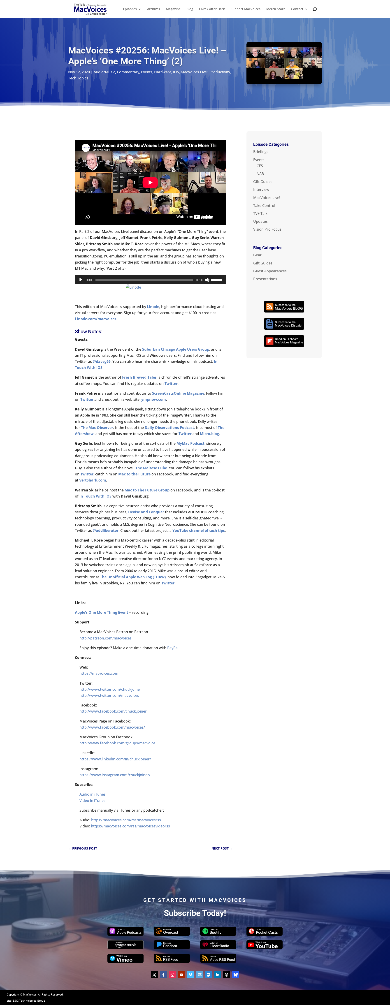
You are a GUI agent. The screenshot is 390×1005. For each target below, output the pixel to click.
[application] (150, 279)
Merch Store (275, 9)
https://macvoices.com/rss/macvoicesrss (126, 819)
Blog (189, 9)
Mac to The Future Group (147, 490)
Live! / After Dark (212, 9)
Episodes (130, 9)
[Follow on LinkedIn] (217, 974)
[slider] (217, 279)
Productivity (219, 71)
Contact (297, 9)
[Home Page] (90, 8)
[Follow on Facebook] (163, 974)
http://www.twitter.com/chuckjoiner (110, 689)
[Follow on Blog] (199, 974)
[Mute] (207, 280)
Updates (260, 221)
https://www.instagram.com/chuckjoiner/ (114, 774)
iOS (176, 71)
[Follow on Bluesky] (235, 974)
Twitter (171, 383)
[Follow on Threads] (226, 974)
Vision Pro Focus (267, 229)
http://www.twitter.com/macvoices (109, 695)
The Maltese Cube (151, 467)
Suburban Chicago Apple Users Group (175, 349)
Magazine (173, 9)
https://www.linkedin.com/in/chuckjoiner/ (115, 759)
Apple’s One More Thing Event (101, 612)
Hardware (162, 71)
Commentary (128, 71)
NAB (260, 173)
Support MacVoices (245, 9)
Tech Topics (78, 78)
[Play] (81, 280)
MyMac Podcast (190, 443)
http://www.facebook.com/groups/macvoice (117, 743)
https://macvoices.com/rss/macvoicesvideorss (130, 826)
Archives (153, 9)
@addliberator (105, 530)
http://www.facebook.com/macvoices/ (112, 727)
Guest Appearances (270, 271)
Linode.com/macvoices (95, 318)
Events (146, 71)
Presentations (265, 278)
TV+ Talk (260, 213)
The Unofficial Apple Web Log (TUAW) (133, 576)
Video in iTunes (92, 800)
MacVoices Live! (194, 71)
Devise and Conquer (146, 511)
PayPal (173, 647)
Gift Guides (262, 181)
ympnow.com (153, 399)
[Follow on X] (154, 974)
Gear (257, 254)
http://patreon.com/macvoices (105, 638)
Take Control (264, 205)
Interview (261, 189)
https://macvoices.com (98, 673)
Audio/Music (104, 71)
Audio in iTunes (92, 794)
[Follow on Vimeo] (190, 974)
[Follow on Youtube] (181, 974)
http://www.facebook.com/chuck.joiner (113, 711)
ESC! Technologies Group (29, 1001)
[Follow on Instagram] (172, 974)
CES (260, 165)
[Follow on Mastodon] (208, 974)
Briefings (260, 151)
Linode (153, 306)
